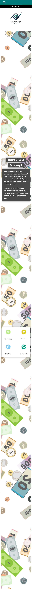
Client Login (17, 6)
